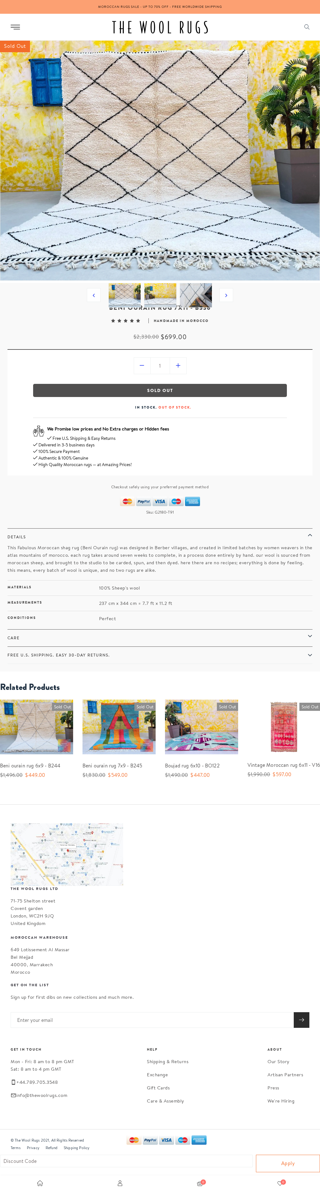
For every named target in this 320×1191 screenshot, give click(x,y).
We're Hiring (281, 1101)
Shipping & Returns (167, 1061)
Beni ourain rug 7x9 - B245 (112, 765)
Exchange (157, 1075)
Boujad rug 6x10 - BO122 (192, 765)
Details (17, 537)
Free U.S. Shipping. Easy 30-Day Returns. (59, 655)
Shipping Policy (76, 1147)
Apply (288, 1163)
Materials (20, 587)
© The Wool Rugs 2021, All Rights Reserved (47, 1140)
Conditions (22, 617)
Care (14, 638)
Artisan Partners (285, 1075)
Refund (52, 1147)
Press (273, 1088)
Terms (16, 1147)
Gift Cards (158, 1088)
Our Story (279, 1061)
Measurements (25, 602)
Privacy (33, 1147)
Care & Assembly (165, 1101)
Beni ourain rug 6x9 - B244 (30, 765)
